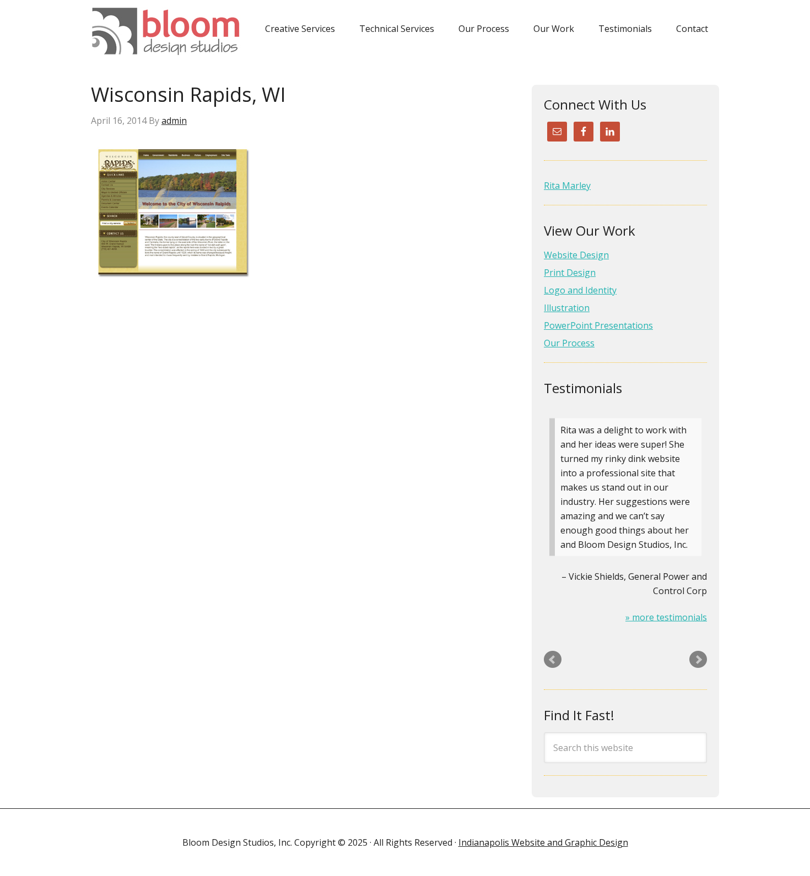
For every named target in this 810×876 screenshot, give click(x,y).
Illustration (567, 308)
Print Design (570, 272)
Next (698, 659)
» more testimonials (666, 617)
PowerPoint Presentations (598, 325)
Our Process (569, 343)
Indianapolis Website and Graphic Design (543, 842)
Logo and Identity (580, 290)
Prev (552, 659)
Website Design (576, 255)
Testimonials (583, 388)
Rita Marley (567, 185)
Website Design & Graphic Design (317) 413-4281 (169, 31)
